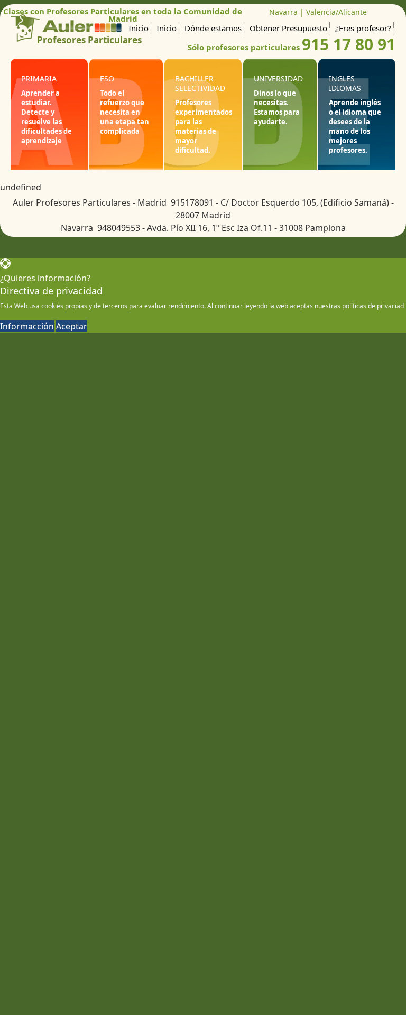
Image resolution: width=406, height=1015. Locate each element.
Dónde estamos (213, 28)
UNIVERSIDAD (278, 78)
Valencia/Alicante (336, 12)
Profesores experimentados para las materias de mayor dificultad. (203, 126)
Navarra (283, 12)
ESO (107, 78)
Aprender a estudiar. (40, 97)
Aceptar (71, 326)
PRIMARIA (39, 78)
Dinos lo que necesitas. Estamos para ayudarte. (277, 107)
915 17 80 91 (348, 44)
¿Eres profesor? (363, 28)
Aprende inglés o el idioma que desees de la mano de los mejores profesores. (355, 126)
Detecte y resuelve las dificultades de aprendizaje (46, 126)
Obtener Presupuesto (288, 28)
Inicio (138, 28)
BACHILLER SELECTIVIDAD (200, 83)
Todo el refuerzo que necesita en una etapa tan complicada (124, 112)
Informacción (27, 326)
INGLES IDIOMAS (345, 83)
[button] (203, 271)
